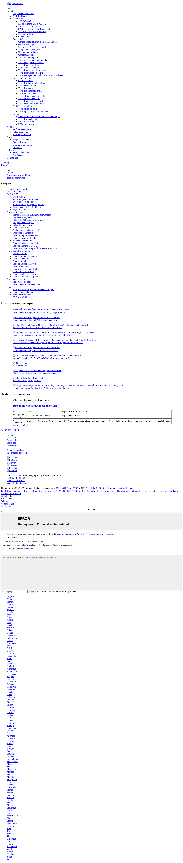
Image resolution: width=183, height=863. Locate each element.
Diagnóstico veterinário (23, 13)
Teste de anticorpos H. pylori (31, 103)
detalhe (27, 425)
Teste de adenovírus (27, 85)
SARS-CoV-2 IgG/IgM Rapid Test (34, 29)
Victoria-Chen (7, 504)
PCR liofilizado (20, 16)
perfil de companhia (21, 152)
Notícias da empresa (22, 129)
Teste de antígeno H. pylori (30, 101)
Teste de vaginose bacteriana (31, 62)
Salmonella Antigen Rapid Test (27, 380)
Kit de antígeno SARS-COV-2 (32, 24)
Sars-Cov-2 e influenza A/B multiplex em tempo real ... (37, 327)
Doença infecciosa (21, 39)
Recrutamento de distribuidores (32, 31)
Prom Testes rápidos (27, 121)
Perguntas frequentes (22, 139)
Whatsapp (5, 501)
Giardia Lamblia (25, 80)
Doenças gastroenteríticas (24, 78)
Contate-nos (12, 158)
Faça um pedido (25, 34)
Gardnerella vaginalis (27, 44)
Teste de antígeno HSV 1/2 (30, 73)
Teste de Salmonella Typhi (30, 91)
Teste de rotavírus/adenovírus (31, 83)
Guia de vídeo (24, 36)
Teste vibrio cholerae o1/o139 (31, 96)
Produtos (11, 11)
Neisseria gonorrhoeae (28, 52)
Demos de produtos (21, 142)
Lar (8, 8)
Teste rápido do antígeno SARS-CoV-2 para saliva (35, 320)
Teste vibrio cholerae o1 (29, 98)
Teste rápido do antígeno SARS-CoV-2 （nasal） (35, 350)
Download (17, 147)
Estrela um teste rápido (28, 67)
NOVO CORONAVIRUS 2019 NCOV (74, 491)
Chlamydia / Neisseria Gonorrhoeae (34, 47)
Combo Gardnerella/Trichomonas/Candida (37, 42)
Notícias (10, 127)
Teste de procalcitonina (28, 119)
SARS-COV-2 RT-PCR (29, 26)
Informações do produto (23, 145)
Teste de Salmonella (27, 93)
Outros (16, 114)
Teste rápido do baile (27, 109)
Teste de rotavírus (26, 88)
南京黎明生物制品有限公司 (64, 488)
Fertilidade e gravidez (22, 106)
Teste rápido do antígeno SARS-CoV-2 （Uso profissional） (40, 312)
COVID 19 (12, 437)
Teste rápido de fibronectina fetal (33, 111)
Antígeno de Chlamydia (29, 49)
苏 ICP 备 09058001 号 (97, 488)
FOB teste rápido (26, 124)
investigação (18, 425)
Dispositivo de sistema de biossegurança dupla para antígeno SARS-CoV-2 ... (48, 342)
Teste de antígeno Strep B (29, 65)
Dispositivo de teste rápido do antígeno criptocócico (36, 373)
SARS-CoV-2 (19, 18)
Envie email (6, 498)
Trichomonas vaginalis (28, 57)
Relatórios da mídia (21, 132)
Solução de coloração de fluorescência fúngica (39, 116)
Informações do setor (22, 134)
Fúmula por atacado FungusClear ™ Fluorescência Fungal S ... (41, 388)
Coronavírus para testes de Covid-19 (133, 491)
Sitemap (129, 488)
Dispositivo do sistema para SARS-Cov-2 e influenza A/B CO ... (42, 335)
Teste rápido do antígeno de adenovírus (36, 405)
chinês (5, 162)
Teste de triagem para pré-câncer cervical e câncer (40, 75)
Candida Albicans (26, 55)
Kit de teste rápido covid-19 (13, 491)
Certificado (18, 155)
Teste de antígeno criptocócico (32, 70)
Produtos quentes (116, 488)
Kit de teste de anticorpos (104, 491)
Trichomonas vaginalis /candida (32, 60)
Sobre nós (11, 150)
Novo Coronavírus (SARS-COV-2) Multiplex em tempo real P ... (42, 358)
